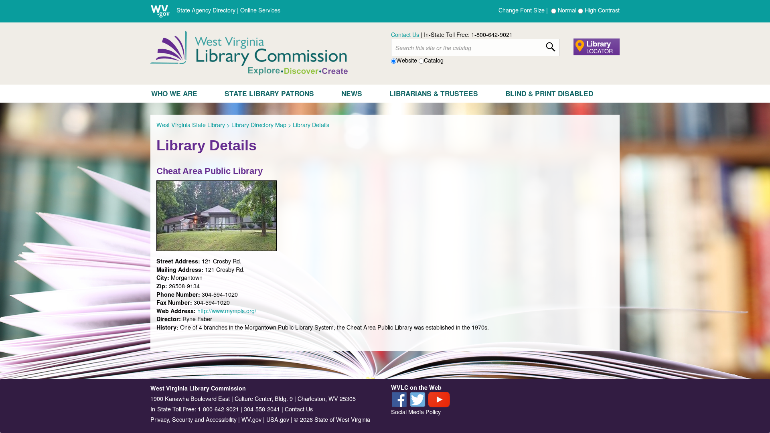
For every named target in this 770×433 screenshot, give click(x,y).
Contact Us (405, 34)
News (351, 93)
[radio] (553, 11)
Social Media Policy (416, 411)
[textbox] (475, 48)
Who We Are (174, 93)
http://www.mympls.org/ (226, 310)
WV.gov (251, 419)
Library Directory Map (258, 124)
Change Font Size (521, 10)
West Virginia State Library (190, 124)
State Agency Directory (205, 10)
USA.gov (277, 419)
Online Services (260, 10)
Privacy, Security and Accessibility (193, 419)
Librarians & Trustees (433, 93)
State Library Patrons (269, 93)
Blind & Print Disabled (549, 93)
